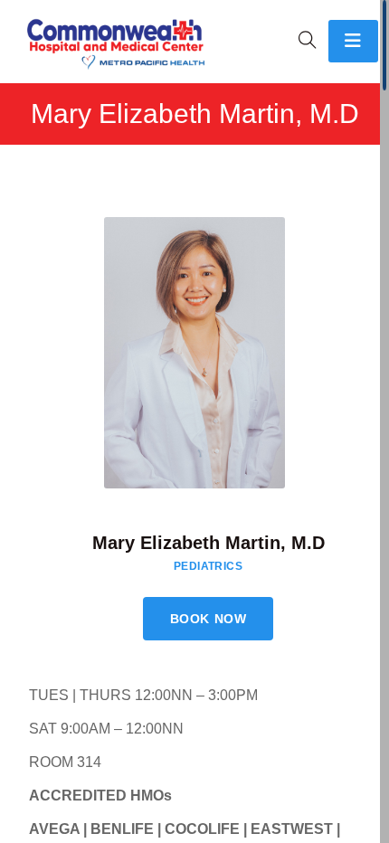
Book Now (208, 618)
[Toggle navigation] (353, 41)
